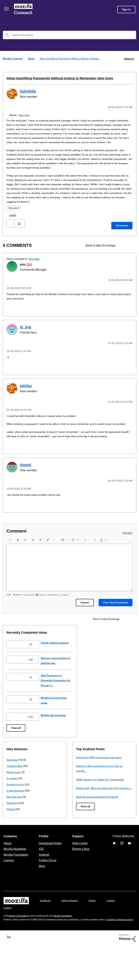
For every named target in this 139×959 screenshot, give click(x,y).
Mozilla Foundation (16, 864)
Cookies (115, 910)
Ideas (31, 58)
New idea (24, 114)
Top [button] (9, 950)
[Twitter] (114, 853)
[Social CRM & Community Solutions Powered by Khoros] (127, 951)
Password (14, 211)
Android (43, 864)
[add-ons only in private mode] (123, 249)
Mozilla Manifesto (16, 858)
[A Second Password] (129, 249)
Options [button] (128, 58)
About (8, 853)
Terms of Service (72, 910)
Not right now (15, 803)
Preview (127, 540)
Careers (9, 870)
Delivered (12, 809)
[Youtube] (129, 853)
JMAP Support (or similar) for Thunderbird (101, 786)
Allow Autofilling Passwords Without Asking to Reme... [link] (71, 58)
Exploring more (16, 791)
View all (16, 734)
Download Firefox (50, 853)
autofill (13, 219)
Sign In (126, 9)
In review (12, 784)
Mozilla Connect (24, 9)
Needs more (14, 778)
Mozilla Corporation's (20, 925)
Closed (11, 815)
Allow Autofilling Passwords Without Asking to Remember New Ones (56, 78)
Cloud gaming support (57, 649)
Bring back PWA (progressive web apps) (100, 764)
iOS (40, 858)
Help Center (79, 853)
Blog (41, 876)
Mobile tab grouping (56, 721)
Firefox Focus (47, 870)
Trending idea (15, 772)
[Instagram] (121, 853)
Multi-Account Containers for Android (98, 808)
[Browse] (7, 8)
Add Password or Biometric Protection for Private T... (59, 687)
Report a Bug (80, 858)
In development (16, 797)
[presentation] (10, 546)
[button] (11, 227)
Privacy (96, 910)
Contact (8, 917)
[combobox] (69, 35)
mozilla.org (46, 910)
